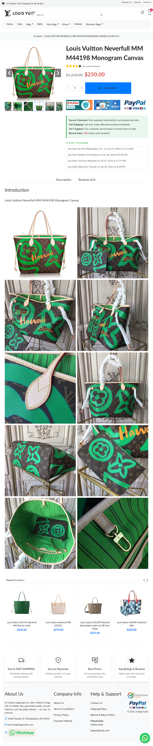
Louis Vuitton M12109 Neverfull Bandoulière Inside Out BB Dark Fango (95, 626)
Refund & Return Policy (103, 715)
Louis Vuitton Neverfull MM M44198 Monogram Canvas (42, 200)
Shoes (65, 24)
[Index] (142, 12)
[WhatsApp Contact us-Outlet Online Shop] (145, 738)
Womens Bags (93, 24)
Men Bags (51, 24)
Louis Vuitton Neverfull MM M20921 (58, 624)
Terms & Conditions (64, 709)
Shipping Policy (99, 709)
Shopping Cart (126, 2)
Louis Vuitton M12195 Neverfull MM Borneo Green (21, 624)
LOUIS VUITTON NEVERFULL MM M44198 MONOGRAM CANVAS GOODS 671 (82, 36)
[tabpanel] (21, 612)
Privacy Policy (61, 715)
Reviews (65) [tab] (86, 179)
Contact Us (147, 2)
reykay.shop (97, 724)
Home (9, 24)
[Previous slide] (144, 580)
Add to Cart (110, 88)
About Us (59, 703)
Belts (40, 24)
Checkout (137, 2)
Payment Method (63, 721)
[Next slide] (147, 580)
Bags (28, 24)
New (19, 24)
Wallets (78, 24)
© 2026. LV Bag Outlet (137, 712)
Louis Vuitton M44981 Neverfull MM (131, 624)
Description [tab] (63, 179)
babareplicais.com (100, 730)
